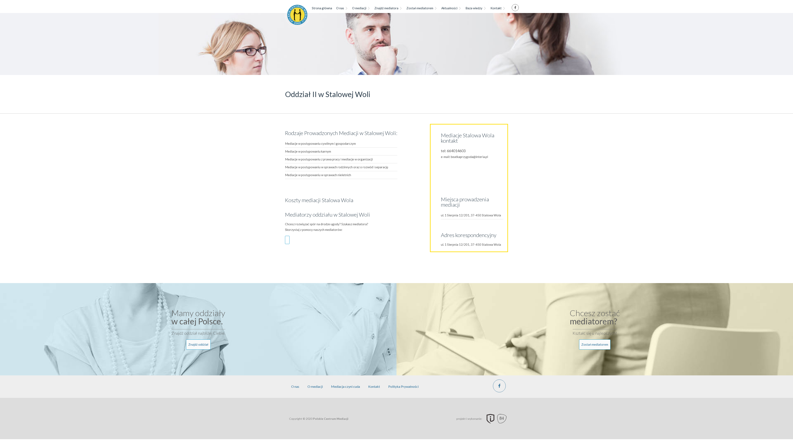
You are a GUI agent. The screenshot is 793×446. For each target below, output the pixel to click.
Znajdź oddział (198, 344)
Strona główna (322, 8)
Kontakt (496, 8)
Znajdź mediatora (386, 8)
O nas (340, 8)
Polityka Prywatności (403, 386)
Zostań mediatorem (419, 8)
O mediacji (359, 8)
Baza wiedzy (473, 8)
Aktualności (449, 8)
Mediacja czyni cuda (345, 386)
